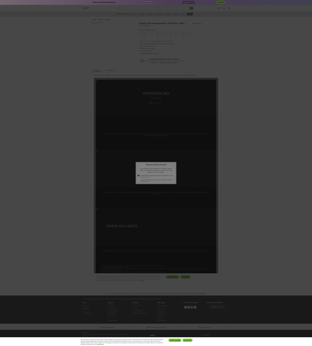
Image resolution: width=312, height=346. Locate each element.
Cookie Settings (175, 340)
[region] (156, 341)
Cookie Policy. (100, 344)
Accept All (187, 340)
